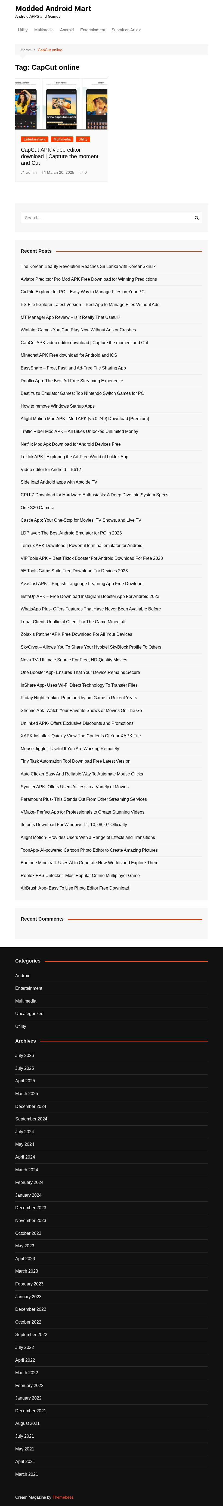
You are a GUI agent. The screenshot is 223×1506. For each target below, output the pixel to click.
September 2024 (31, 1119)
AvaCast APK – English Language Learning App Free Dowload (82, 583)
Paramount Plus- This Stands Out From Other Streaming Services (84, 799)
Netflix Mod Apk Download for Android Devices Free (71, 444)
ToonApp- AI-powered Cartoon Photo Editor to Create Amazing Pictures (89, 850)
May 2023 (24, 1246)
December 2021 (30, 1411)
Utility (23, 30)
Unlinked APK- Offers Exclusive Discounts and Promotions (77, 723)
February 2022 (29, 1385)
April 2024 (25, 1157)
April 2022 (25, 1360)
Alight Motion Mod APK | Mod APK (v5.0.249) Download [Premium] (85, 418)
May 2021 (24, 1449)
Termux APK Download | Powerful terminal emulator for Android (82, 545)
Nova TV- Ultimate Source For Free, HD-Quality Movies (74, 660)
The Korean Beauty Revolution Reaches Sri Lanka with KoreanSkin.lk (88, 266)
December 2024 (30, 1106)
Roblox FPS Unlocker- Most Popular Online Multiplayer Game (80, 875)
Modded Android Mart (53, 8)
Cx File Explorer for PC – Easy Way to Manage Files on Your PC (83, 291)
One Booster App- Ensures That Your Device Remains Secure (80, 672)
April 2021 (25, 1461)
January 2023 (28, 1296)
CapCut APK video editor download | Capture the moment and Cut (59, 156)
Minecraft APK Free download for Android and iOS (69, 355)
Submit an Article (126, 30)
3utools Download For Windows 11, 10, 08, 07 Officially (74, 824)
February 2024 (29, 1182)
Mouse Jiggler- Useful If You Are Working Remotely (70, 748)
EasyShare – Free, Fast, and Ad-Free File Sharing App (73, 368)
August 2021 (27, 1423)
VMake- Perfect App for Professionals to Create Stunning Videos (82, 812)
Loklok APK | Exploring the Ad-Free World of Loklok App (74, 456)
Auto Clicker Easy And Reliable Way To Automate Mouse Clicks (82, 774)
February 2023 (29, 1284)
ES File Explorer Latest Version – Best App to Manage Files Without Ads (90, 304)
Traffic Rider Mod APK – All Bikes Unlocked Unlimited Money (79, 431)
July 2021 (24, 1436)
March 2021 (26, 1474)
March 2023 (26, 1271)
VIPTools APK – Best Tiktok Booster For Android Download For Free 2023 (92, 558)
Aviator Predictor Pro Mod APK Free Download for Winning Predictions (89, 279)
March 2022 (26, 1372)
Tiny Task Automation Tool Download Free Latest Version (76, 761)
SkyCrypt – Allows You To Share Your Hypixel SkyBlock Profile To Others (91, 647)
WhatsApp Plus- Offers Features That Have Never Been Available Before (91, 609)
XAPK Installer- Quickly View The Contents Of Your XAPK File (81, 736)
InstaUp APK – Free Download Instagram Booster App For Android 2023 (90, 596)
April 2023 (25, 1258)
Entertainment (92, 30)
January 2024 (28, 1195)
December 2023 (30, 1207)
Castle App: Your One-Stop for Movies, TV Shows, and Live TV (81, 520)
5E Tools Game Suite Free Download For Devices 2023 (74, 571)
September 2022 (31, 1334)
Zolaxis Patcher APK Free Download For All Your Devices (76, 634)
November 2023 (30, 1220)
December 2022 (30, 1309)
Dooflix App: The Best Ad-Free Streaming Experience (72, 380)
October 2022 (28, 1322)
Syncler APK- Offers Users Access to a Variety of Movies (75, 786)
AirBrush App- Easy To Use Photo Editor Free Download (75, 888)
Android (67, 30)
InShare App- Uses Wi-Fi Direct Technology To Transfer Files (79, 685)
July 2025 (24, 1068)
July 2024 (24, 1131)
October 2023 (28, 1233)
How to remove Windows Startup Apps (58, 406)
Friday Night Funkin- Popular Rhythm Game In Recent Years (79, 697)
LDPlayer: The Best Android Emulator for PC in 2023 (71, 533)
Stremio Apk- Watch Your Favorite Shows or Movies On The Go (81, 710)
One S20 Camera (37, 507)
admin (31, 172)
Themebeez (63, 1497)
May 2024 (24, 1144)
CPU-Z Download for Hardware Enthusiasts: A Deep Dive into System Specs (94, 495)
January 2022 (28, 1398)
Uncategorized (29, 1013)
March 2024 (26, 1170)
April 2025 (25, 1081)
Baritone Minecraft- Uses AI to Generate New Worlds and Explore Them (89, 862)
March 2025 (26, 1093)
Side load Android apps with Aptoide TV (59, 482)
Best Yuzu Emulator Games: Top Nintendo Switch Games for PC (82, 393)
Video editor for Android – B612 (51, 469)
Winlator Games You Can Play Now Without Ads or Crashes (78, 330)
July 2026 (24, 1055)
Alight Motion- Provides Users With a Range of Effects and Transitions (88, 837)
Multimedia (44, 30)
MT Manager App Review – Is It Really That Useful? (70, 317)
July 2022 (24, 1347)
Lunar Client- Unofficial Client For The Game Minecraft (73, 621)
